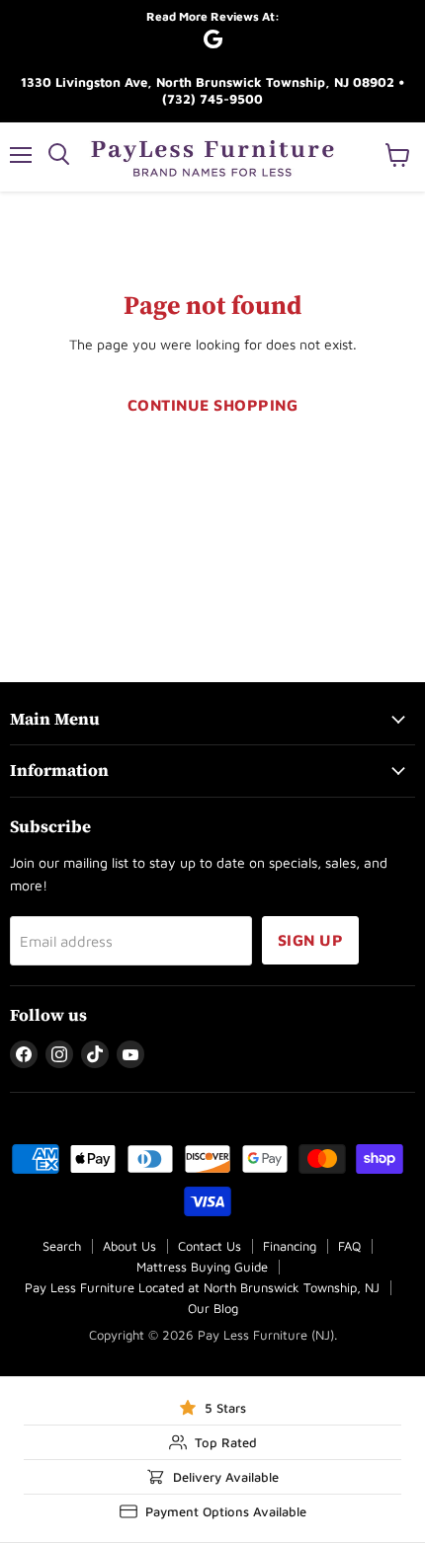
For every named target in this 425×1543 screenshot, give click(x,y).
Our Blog (213, 1308)
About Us (129, 1246)
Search (61, 1246)
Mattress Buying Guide (202, 1266)
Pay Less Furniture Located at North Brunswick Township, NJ (202, 1287)
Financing (289, 1246)
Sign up (310, 940)
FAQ (349, 1246)
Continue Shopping (213, 405)
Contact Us (209, 1246)
